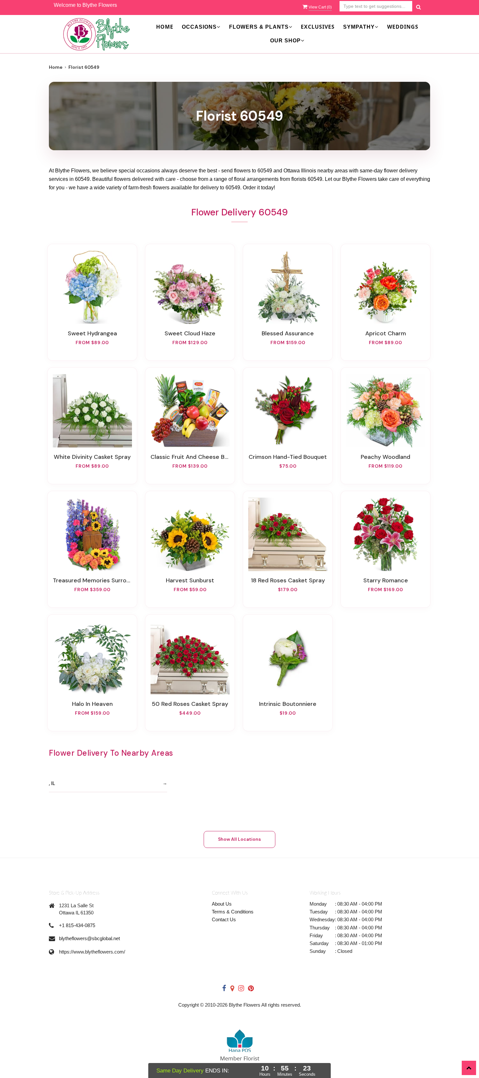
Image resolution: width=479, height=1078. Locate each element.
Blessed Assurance (288, 333)
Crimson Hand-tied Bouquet (288, 457)
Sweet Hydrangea (92, 333)
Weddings (402, 26)
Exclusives (318, 26)
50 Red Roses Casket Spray (190, 704)
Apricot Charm (385, 333)
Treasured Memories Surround (92, 580)
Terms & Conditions (233, 911)
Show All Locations (239, 839)
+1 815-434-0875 (77, 925)
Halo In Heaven (92, 704)
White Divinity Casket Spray (92, 457)
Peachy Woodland (385, 457)
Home (164, 26)
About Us (222, 904)
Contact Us (224, 919)
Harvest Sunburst (190, 580)
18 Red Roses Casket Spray (288, 580)
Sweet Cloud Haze (190, 333)
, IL (52, 783)
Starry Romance (385, 580)
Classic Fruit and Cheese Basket (190, 457)
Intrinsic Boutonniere (287, 704)
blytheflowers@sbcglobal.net (89, 938)
